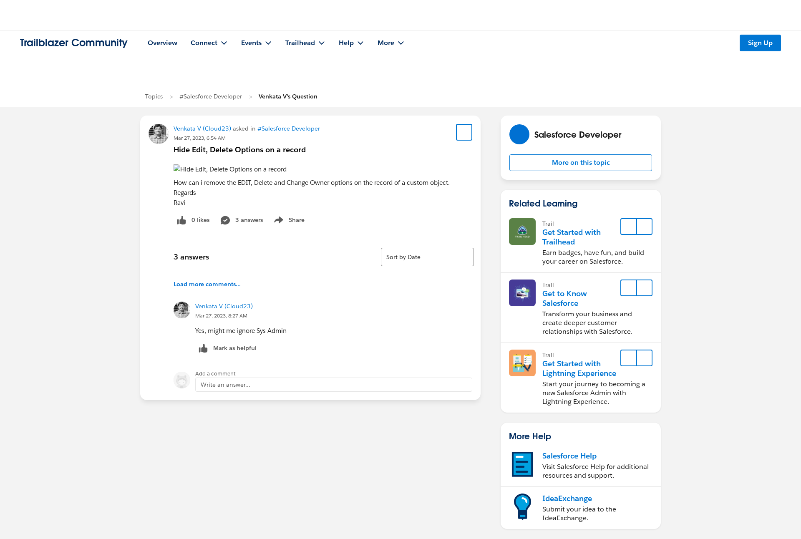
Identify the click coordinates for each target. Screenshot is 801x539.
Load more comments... (207, 284)
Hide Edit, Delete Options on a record (240, 149)
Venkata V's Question (288, 96)
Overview (162, 42)
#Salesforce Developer (210, 96)
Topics (154, 96)
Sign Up (760, 42)
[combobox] (427, 257)
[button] (580, 162)
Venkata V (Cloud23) (202, 128)
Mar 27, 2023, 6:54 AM (200, 137)
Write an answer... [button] (225, 384)
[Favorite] (464, 132)
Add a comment (215, 373)
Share (288, 221)
